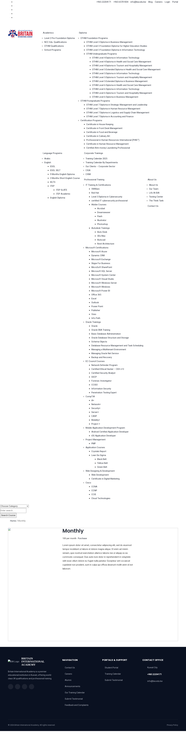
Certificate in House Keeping (99, 124)
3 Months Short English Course (65, 178)
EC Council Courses (95, 361)
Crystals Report (98, 451)
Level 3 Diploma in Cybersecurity (106, 196)
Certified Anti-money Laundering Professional (108, 148)
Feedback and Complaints (76, 705)
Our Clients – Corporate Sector (100, 166)
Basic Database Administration (106, 334)
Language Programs (52, 153)
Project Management (95, 439)
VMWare (95, 189)
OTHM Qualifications (54, 46)
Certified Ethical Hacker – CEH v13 (107, 369)
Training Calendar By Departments (102, 162)
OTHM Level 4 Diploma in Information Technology (115, 57)
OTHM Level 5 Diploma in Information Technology (115, 73)
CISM (88, 174)
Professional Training (94, 179)
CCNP (94, 490)
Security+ (95, 408)
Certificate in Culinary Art (98, 136)
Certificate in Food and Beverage (101, 132)
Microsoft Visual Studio (102, 279)
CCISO (94, 384)
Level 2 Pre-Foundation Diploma (59, 38)
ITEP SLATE (61, 190)
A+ (92, 400)
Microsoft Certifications (97, 247)
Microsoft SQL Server (101, 271)
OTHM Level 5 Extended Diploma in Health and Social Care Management (126, 69)
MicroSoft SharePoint (101, 267)
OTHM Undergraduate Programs (101, 54)
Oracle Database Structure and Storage (110, 337)
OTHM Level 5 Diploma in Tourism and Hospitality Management (122, 77)
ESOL (52, 166)
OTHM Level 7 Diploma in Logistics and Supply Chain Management (117, 112)
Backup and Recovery (101, 357)
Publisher (95, 310)
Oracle (94, 326)
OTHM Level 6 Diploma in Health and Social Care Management (121, 85)
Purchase (82, 538)
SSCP (94, 377)
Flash (99, 216)
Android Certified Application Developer (110, 431)
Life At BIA (154, 192)
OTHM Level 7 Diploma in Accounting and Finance (110, 116)
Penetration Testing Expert (104, 392)
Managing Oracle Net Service (105, 353)
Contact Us (153, 206)
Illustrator (101, 220)
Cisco (88, 482)
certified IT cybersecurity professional (109, 200)
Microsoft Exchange (101, 259)
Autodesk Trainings (100, 228)
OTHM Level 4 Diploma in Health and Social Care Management (121, 61)
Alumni (68, 680)
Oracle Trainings (93, 322)
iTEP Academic (63, 194)
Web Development (100, 475)
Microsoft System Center (103, 275)
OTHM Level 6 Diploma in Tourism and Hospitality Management (122, 93)
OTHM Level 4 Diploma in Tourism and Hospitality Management (122, 65)
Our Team (153, 189)
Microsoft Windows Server (104, 283)
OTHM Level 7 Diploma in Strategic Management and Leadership (116, 104)
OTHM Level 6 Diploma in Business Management (115, 97)
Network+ (96, 404)
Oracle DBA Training (100, 330)
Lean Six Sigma (98, 455)
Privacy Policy (172, 725)
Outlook (95, 302)
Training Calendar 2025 (96, 158)
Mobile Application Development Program (105, 428)
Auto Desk (102, 232)
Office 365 (96, 294)
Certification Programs (91, 120)
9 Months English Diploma (62, 174)
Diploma (83, 32)
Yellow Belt (102, 463)
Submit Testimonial (74, 699)
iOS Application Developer (103, 435)
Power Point (97, 306)
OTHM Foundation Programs (94, 38)
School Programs (52, 50)
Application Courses (95, 447)
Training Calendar (113, 674)
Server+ (95, 412)
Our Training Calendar (75, 692)
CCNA (94, 486)
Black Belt (102, 459)
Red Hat (95, 192)
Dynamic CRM (98, 255)
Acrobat (101, 208)
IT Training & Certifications (98, 185)
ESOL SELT (55, 170)
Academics (48, 32)
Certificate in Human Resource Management (107, 144)
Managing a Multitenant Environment (108, 349)
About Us (152, 179)
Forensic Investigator (101, 381)
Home (13, 521)
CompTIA (90, 396)
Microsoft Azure (99, 251)
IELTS (52, 182)
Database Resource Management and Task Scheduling (117, 345)
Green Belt (102, 467)
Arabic (47, 158)
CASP (94, 416)
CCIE (93, 494)
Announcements (72, 686)
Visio (93, 314)
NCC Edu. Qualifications (55, 42)
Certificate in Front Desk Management (104, 128)
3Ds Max (101, 236)
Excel (93, 298)
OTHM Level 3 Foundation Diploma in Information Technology (115, 50)
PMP (93, 443)
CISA (88, 170)
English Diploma (57, 197)
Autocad (101, 240)
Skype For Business (100, 263)
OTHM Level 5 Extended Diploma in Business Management (119, 81)
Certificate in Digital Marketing (105, 478)
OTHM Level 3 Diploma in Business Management (109, 42)
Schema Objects (99, 341)
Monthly (73, 530)
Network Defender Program (104, 365)
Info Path (95, 318)
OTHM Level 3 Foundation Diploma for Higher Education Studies (116, 46)
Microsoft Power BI (100, 290)
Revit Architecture (105, 243)
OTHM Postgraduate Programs (95, 101)
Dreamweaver (103, 212)
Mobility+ (95, 420)
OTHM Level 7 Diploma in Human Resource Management (113, 108)
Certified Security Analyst (103, 373)
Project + (95, 424)
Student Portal (111, 667)
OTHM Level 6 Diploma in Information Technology (115, 89)
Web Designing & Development (100, 471)
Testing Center (156, 196)
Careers (68, 674)
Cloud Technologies (100, 498)
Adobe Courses (98, 204)
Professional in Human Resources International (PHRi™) (112, 140)
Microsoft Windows (100, 287)
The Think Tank (156, 200)
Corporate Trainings (93, 153)
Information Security (101, 388)
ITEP (52, 186)
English (47, 162)
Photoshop (102, 224)
